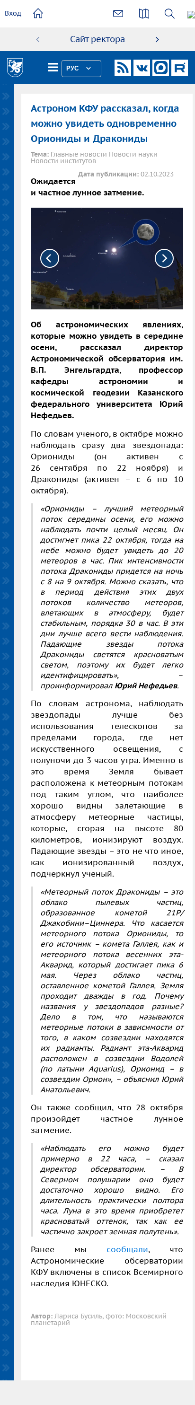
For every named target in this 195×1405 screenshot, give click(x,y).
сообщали (127, 1249)
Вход (13, 13)
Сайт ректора (97, 39)
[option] (97, 39)
